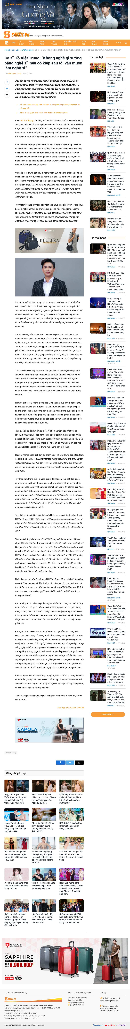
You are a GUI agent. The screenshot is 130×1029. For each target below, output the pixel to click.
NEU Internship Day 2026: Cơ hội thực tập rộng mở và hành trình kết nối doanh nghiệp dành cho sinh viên (116, 656)
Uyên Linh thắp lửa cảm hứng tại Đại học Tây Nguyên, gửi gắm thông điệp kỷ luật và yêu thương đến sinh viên (16, 919)
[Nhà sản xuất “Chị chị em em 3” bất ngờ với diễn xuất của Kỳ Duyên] (98, 96)
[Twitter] (7, 88)
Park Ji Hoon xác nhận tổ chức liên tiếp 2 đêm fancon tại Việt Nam (43, 886)
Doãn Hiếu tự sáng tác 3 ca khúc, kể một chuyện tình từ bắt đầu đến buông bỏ (115, 329)
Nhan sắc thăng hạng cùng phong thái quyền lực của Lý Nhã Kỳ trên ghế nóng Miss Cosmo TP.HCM (42, 857)
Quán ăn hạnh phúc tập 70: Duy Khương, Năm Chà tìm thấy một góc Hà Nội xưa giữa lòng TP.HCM (116, 474)
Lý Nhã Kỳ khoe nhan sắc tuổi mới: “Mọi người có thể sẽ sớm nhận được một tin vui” (71, 798)
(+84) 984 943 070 (17, 1018)
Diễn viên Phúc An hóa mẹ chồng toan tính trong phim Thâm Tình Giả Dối (116, 114)
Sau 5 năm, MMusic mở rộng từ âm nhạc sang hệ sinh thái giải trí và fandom (116, 678)
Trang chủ (9, 50)
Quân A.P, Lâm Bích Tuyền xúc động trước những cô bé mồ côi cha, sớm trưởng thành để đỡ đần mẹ (116, 160)
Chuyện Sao (27, 50)
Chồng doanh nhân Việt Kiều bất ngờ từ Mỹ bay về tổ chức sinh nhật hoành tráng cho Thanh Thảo (71, 918)
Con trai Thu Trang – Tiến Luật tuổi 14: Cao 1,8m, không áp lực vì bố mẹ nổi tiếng (71, 855)
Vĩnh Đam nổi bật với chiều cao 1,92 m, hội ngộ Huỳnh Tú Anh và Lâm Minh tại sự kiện (44, 798)
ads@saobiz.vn (110, 1008)
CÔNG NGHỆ (105, 42)
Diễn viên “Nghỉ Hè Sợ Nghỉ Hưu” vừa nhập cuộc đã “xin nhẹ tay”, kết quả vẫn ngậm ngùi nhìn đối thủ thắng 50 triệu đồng (116, 406)
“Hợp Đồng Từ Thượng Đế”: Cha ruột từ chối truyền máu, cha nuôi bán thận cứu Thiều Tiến (116, 697)
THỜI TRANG (54, 42)
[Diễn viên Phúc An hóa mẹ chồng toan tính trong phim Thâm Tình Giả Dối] (98, 114)
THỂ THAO (94, 42)
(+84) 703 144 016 (31, 1018)
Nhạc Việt (111, 230)
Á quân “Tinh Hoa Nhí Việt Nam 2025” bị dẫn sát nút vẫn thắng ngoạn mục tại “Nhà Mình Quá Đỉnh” (116, 562)
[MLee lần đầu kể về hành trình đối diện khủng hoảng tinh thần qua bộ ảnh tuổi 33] (44, 814)
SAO (13, 43)
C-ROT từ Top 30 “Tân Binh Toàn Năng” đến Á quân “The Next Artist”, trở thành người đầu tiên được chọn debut (116, 307)
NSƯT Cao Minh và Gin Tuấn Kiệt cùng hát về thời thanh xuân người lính (115, 205)
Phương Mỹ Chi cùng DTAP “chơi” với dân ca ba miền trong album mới (115, 223)
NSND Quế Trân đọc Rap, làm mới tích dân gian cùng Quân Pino (70, 826)
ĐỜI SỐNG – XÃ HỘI (70, 42)
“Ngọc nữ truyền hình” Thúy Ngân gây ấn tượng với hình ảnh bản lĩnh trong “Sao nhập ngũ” (15, 798)
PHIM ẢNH (42, 42)
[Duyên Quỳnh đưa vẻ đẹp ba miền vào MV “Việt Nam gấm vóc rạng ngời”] (98, 427)
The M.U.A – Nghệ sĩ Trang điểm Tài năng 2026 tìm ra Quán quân (116, 542)
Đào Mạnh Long (14, 74)
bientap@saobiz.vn (77, 1002)
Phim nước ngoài (113, 195)
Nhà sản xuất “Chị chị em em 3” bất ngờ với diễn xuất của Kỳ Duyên (115, 96)
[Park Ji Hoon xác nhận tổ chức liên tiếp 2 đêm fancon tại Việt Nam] (44, 874)
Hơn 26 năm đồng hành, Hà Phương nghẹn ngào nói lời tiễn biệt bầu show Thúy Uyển (15, 855)
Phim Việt (111, 104)
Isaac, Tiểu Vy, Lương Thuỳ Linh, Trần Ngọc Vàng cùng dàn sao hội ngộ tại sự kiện (15, 827)
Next (125, 14)
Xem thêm (106, 714)
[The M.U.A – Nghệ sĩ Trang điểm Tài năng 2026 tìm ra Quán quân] (98, 542)
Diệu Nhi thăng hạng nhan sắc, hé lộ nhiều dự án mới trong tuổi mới (16, 886)
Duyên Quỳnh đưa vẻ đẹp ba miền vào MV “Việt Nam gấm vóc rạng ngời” (116, 427)
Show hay (111, 86)
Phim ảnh (110, 121)
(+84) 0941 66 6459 (77, 1005)
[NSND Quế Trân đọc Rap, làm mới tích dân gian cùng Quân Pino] (71, 814)
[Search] (125, 43)
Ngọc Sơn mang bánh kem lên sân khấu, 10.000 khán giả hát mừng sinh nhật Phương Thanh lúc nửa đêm (71, 888)
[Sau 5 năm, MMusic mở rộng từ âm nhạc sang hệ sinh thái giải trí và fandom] (98, 678)
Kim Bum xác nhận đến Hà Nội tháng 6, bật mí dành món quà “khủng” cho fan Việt (42, 918)
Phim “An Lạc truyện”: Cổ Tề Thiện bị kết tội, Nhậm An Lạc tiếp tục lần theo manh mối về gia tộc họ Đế (116, 351)
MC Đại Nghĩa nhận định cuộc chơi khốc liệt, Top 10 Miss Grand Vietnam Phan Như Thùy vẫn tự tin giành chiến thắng (115, 281)
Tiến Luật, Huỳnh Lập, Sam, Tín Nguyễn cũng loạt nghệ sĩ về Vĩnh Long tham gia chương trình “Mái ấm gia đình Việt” (115, 135)
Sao (18, 50)
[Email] (7, 95)
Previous (5, 14)
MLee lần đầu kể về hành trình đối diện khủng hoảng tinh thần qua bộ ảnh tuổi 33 (43, 827)
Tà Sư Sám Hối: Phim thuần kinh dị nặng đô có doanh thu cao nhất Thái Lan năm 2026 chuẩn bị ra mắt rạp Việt (116, 184)
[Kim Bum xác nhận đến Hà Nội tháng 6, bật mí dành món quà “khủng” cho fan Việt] (44, 905)
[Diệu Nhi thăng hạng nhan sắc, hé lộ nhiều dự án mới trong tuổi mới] (16, 874)
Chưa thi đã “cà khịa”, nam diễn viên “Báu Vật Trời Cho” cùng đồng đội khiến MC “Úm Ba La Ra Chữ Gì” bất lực (116, 613)
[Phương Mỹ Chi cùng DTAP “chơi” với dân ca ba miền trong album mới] (98, 223)
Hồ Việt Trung (26, 120)
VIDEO (118, 43)
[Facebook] (7, 82)
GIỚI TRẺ (84, 42)
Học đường (111, 666)
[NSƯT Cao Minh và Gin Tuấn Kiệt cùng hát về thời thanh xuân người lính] (98, 205)
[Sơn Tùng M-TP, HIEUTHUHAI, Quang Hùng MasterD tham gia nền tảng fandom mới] (98, 633)
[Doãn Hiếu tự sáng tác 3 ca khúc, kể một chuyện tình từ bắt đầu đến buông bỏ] (98, 328)
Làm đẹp (110, 549)
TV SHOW (21, 42)
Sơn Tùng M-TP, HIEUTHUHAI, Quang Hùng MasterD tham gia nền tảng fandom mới (116, 634)
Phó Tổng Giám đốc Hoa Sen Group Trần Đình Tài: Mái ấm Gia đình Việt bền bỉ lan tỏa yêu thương (116, 495)
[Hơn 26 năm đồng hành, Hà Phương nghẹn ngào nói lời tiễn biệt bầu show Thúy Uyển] (16, 843)
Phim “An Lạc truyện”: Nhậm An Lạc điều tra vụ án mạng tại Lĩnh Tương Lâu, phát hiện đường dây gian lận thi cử (116, 586)
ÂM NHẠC (31, 42)
